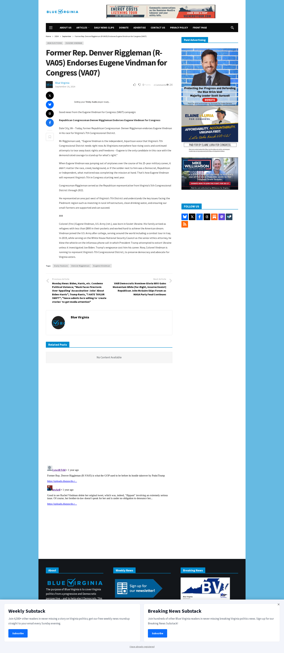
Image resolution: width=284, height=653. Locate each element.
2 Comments (160, 84)
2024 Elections (54, 43)
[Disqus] (109, 415)
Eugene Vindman (74, 43)
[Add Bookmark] (50, 137)
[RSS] (184, 224)
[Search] (232, 27)
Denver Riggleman (80, 266)
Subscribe (18, 633)
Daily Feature (61, 266)
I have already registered (142, 646)
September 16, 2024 (65, 86)
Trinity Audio (91, 102)
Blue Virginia (62, 82)
